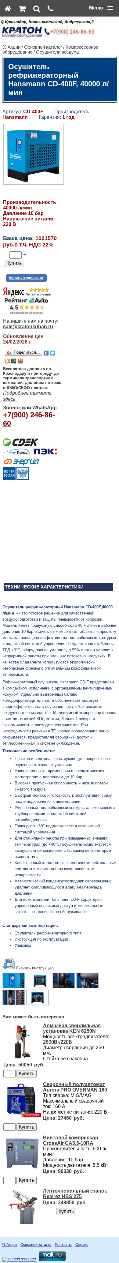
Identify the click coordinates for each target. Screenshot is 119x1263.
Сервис (81, 1244)
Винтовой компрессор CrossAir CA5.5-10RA (70, 1140)
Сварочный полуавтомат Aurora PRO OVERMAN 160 (75, 1087)
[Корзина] (22, 9)
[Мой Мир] (14, 361)
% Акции (11, 47)
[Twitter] (52, 353)
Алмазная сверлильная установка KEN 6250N (72, 1028)
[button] (101, 8)
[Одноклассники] (7, 361)
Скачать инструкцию (35, 968)
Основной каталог (43, 47)
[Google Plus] (20, 361)
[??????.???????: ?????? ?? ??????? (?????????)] (19, 1259)
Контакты (63, 1244)
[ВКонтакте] (46, 353)
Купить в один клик (26, 278)
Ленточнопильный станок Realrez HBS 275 (75, 1193)
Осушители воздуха (57, 52)
